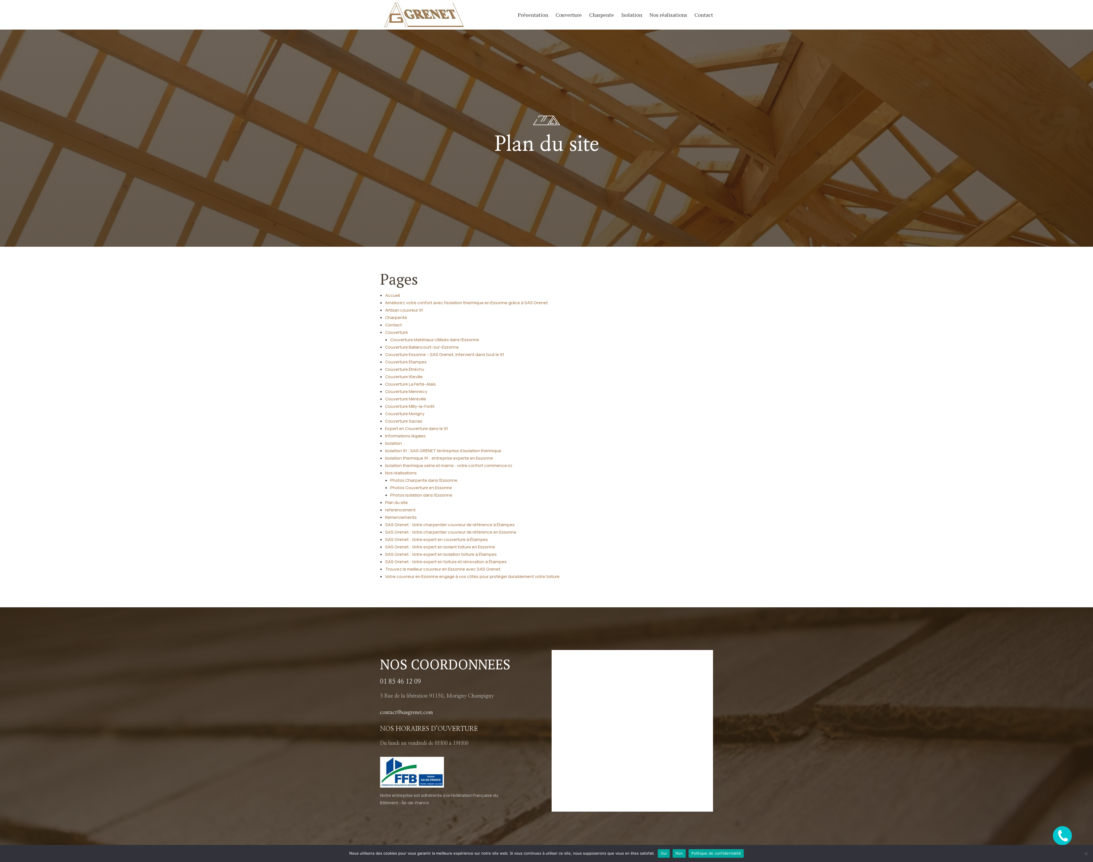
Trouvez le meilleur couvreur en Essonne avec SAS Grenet (442, 569)
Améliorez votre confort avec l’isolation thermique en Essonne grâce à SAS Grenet (466, 303)
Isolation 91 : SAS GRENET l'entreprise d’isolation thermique (443, 451)
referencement (400, 510)
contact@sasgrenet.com (406, 712)
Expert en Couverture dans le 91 (416, 428)
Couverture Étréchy (404, 369)
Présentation (533, 15)
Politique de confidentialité (716, 853)
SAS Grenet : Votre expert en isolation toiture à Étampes (441, 554)
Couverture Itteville (404, 377)
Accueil (392, 295)
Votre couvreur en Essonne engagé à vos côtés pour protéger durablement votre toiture (472, 576)
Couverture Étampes (406, 362)
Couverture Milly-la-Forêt (410, 406)
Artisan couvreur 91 (404, 310)
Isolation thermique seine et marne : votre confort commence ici (448, 465)
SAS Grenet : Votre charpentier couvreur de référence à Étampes (450, 525)
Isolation (631, 15)
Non (679, 853)
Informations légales (405, 436)
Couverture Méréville (405, 399)
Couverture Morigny (404, 414)
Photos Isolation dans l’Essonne (421, 495)
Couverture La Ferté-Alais (410, 384)
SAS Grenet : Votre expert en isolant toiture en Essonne (440, 547)
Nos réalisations (668, 15)
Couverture (569, 15)
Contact (704, 15)
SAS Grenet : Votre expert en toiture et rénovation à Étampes (446, 562)
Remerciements (401, 517)
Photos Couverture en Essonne (421, 488)
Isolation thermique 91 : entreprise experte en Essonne (439, 458)
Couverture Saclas (403, 421)
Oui (664, 853)
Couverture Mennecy (406, 391)
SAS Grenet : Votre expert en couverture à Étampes (436, 539)
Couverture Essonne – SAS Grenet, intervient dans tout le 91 (444, 354)
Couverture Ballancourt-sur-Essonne (422, 347)
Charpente (601, 15)
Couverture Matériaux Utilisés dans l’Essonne (434, 340)
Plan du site (396, 502)
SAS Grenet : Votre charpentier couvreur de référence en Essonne (450, 532)
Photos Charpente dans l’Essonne (423, 480)
